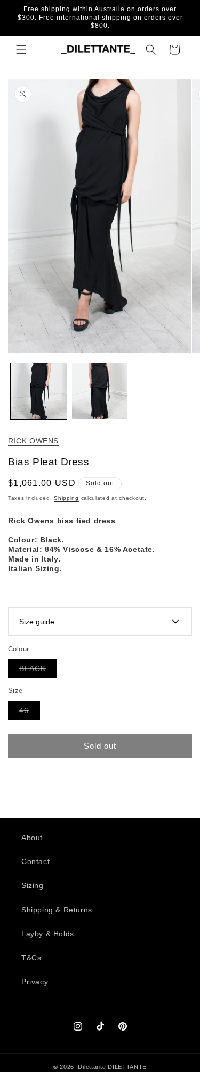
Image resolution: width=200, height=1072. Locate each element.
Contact (35, 861)
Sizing (32, 885)
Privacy (34, 981)
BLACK (38, 671)
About (32, 837)
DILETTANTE (127, 1066)
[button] (21, 49)
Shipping (66, 498)
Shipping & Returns (56, 910)
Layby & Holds (47, 933)
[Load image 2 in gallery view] (100, 391)
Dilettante (92, 1066)
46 (29, 713)
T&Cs (31, 957)
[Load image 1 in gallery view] (39, 391)
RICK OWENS (33, 441)
